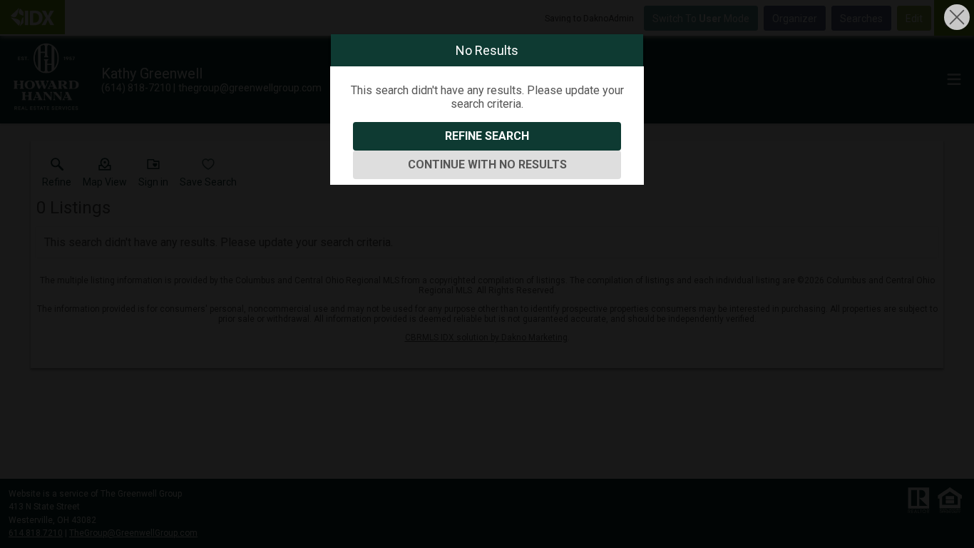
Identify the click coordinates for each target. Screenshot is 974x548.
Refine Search (487, 136)
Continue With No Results (487, 164)
